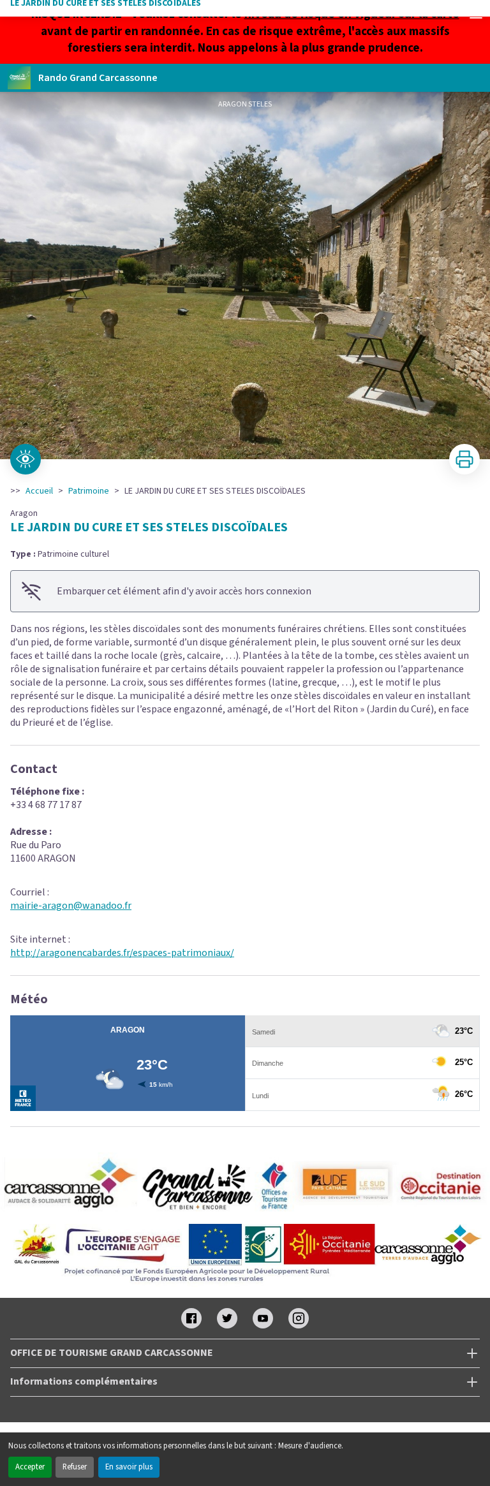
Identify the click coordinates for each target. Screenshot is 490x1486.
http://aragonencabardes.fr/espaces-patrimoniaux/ (122, 953)
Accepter (30, 1467)
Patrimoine (88, 491)
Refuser (75, 1467)
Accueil (39, 491)
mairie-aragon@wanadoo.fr (70, 906)
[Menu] (476, 14)
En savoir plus (128, 1467)
